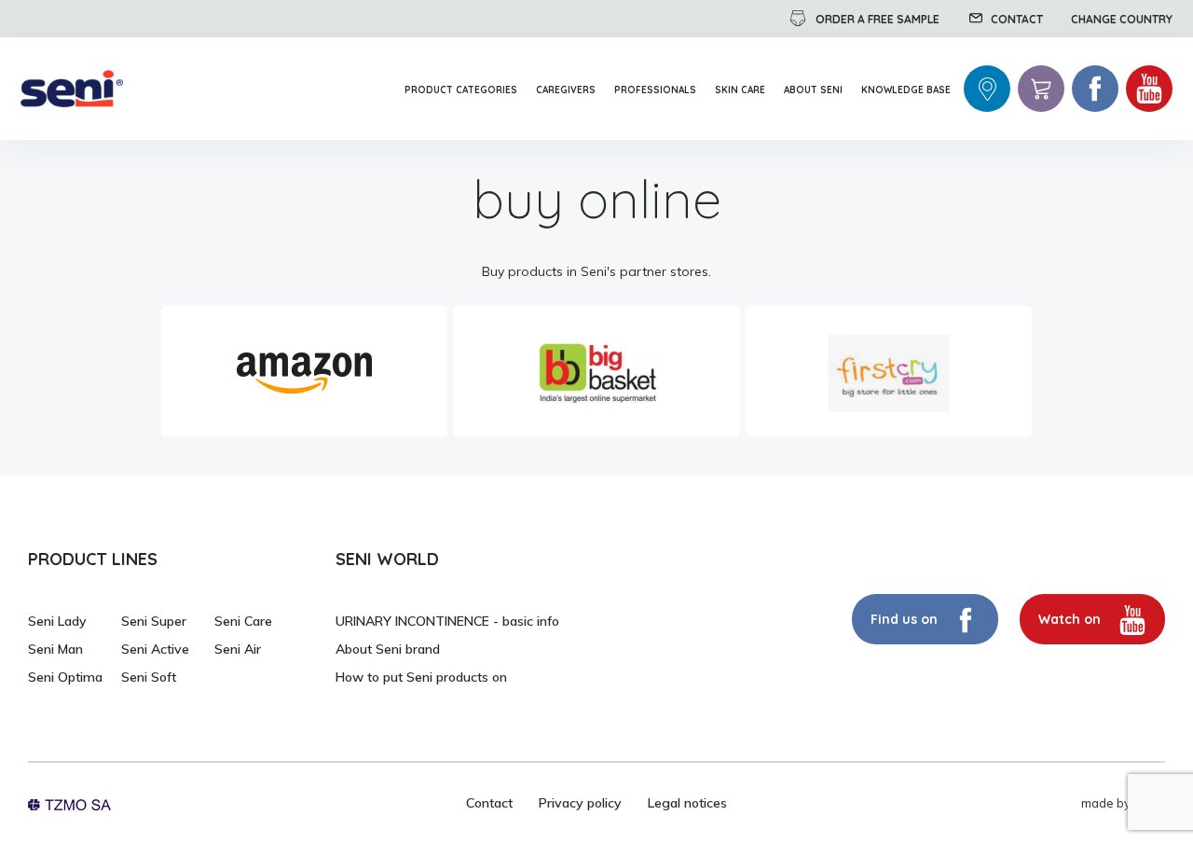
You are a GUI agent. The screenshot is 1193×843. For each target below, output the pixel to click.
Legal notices (687, 803)
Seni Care (243, 621)
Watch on (1071, 619)
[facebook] (1095, 88)
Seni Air (237, 649)
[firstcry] (889, 371)
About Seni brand (388, 649)
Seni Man (55, 649)
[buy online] (1041, 88)
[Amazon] (304, 371)
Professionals (655, 90)
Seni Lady (57, 621)
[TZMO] (69, 803)
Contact (489, 803)
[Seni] (72, 89)
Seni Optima (65, 677)
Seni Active (155, 649)
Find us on (904, 619)
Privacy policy (580, 803)
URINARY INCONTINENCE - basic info (447, 621)
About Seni (813, 90)
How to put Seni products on (421, 677)
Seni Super (153, 621)
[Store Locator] (987, 88)
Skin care (740, 90)
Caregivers (566, 90)
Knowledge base (906, 90)
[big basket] (596, 371)
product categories (461, 90)
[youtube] (1149, 88)
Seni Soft (148, 677)
